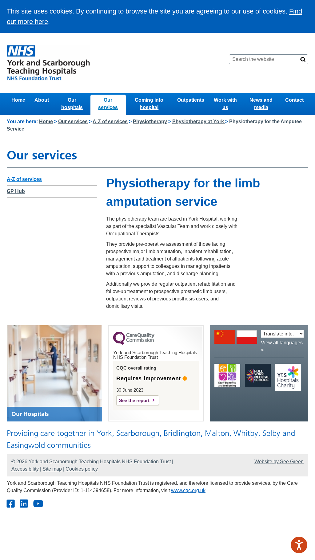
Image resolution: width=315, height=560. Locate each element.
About (41, 100)
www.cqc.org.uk (188, 490)
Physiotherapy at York (198, 121)
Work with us (225, 103)
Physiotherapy (150, 121)
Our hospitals (72, 103)
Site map (52, 469)
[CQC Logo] (133, 343)
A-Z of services (110, 121)
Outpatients (190, 100)
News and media (261, 103)
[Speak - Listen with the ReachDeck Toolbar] (299, 545)
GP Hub (16, 191)
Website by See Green (279, 461)
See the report (134, 400)
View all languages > (282, 346)
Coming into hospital (149, 103)
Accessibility (25, 469)
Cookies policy (82, 469)
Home (18, 100)
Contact (294, 100)
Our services (108, 103)
